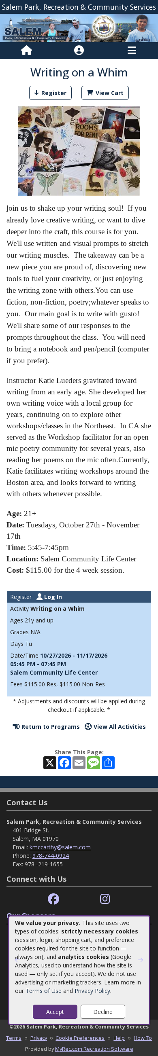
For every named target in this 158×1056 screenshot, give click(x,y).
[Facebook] (53, 899)
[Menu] (132, 50)
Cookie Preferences (80, 1037)
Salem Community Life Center (54, 672)
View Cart (110, 93)
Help (119, 1037)
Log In (52, 597)
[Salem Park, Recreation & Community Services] (79, 27)
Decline (103, 1012)
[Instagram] (105, 899)
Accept (55, 1012)
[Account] (79, 50)
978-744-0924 (50, 855)
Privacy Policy (92, 991)
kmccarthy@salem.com (60, 847)
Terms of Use (44, 991)
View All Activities (119, 726)
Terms (13, 1037)
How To (143, 1037)
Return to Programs (50, 726)
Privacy (38, 1037)
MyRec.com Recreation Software (94, 1048)
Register (53, 93)
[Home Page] (26, 50)
